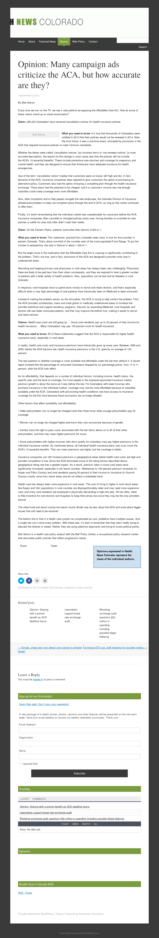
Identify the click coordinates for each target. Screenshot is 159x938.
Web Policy (78, 41)
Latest (24, 799)
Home (21, 41)
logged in (38, 679)
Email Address (27, 724)
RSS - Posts (25, 893)
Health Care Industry (52, 587)
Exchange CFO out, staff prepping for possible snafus (115, 647)
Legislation (70, 587)
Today (64, 823)
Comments (39, 799)
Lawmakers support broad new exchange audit (73, 615)
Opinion (64, 41)
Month (86, 823)
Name (22, 750)
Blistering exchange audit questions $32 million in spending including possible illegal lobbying (108, 623)
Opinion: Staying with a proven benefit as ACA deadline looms (39, 615)
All (96, 823)
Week (75, 823)
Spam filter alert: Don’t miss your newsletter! (44, 704)
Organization (26, 737)
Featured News (47, 41)
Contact (93, 41)
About (32, 41)
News (80, 587)
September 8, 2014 (29, 95)
